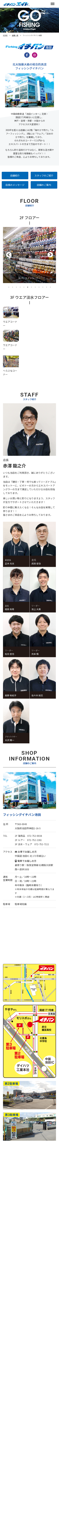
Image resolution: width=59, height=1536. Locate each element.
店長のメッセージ (15, 184)
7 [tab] (31, 287)
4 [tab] (20, 287)
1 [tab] (8, 287)
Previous (9, 255)
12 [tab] (50, 287)
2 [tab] (12, 287)
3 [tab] (16, 287)
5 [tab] (23, 287)
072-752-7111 (41, 844)
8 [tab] (35, 287)
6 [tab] (27, 287)
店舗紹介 (15, 175)
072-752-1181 (34, 840)
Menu (52, 3)
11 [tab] (46, 287)
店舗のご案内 (44, 184)
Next (50, 255)
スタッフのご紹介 (43, 175)
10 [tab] (42, 287)
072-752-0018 (34, 835)
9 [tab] (39, 287)
